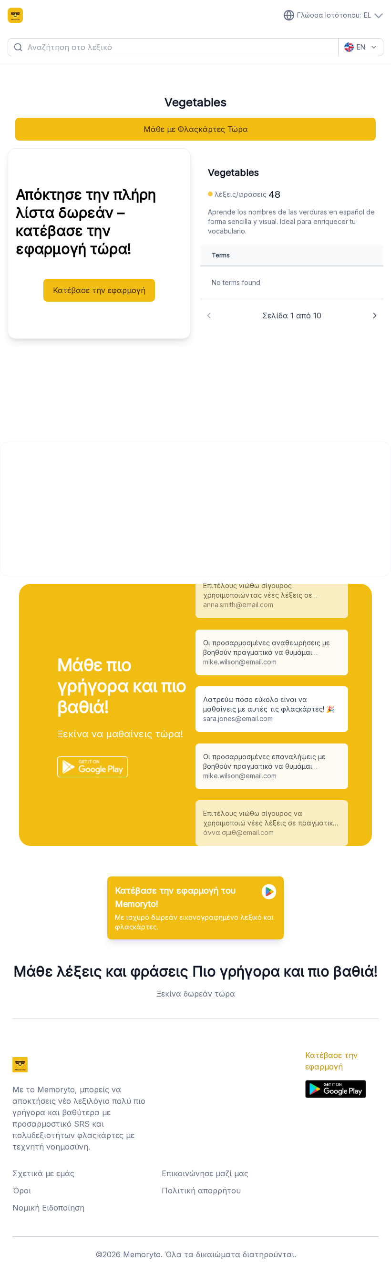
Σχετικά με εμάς (43, 1173)
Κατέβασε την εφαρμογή (99, 290)
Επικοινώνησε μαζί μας (205, 1173)
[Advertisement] (195, 509)
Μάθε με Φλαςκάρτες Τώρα (196, 129)
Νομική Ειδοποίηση (48, 1207)
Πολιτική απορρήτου (201, 1190)
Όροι (21, 1190)
